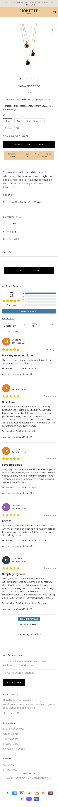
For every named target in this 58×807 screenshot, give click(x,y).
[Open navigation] (3, 12)
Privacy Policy (10, 744)
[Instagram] (11, 713)
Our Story (8, 764)
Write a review (29, 270)
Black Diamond (34, 121)
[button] (39, 293)
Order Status (10, 734)
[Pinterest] (18, 713)
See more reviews (29, 619)
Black (8, 121)
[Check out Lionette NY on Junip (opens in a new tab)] (35, 624)
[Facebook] (4, 713)
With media (12, 331)
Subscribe (14, 682)
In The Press (10, 769)
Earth (8, 128)
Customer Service (13, 729)
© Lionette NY (29, 773)
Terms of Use (10, 739)
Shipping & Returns (14, 749)
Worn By (7, 252)
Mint (18, 121)
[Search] (49, 12)
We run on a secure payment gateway (29, 777)
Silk (17, 128)
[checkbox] (15, 331)
